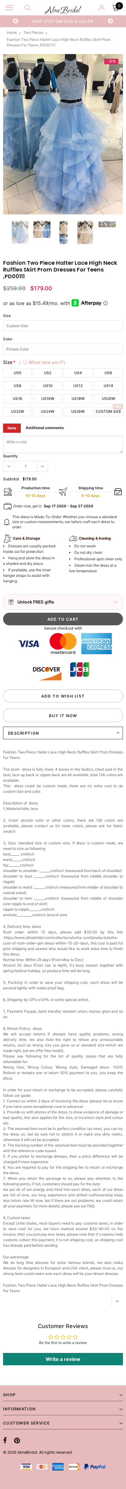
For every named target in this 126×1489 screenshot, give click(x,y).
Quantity (10, 456)
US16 (17, 398)
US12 (78, 385)
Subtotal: (11, 479)
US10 (48, 385)
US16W (47, 398)
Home (12, 32)
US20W (108, 398)
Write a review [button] (63, 1359)
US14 (108, 385)
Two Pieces (33, 32)
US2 (47, 372)
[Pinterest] (17, 1440)
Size (7, 315)
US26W (78, 411)
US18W (78, 398)
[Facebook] (5, 1440)
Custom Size (108, 411)
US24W (47, 411)
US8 (17, 385)
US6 (108, 372)
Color (8, 339)
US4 (78, 372)
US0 (17, 372)
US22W (17, 411)
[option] (63, 21)
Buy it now (63, 715)
